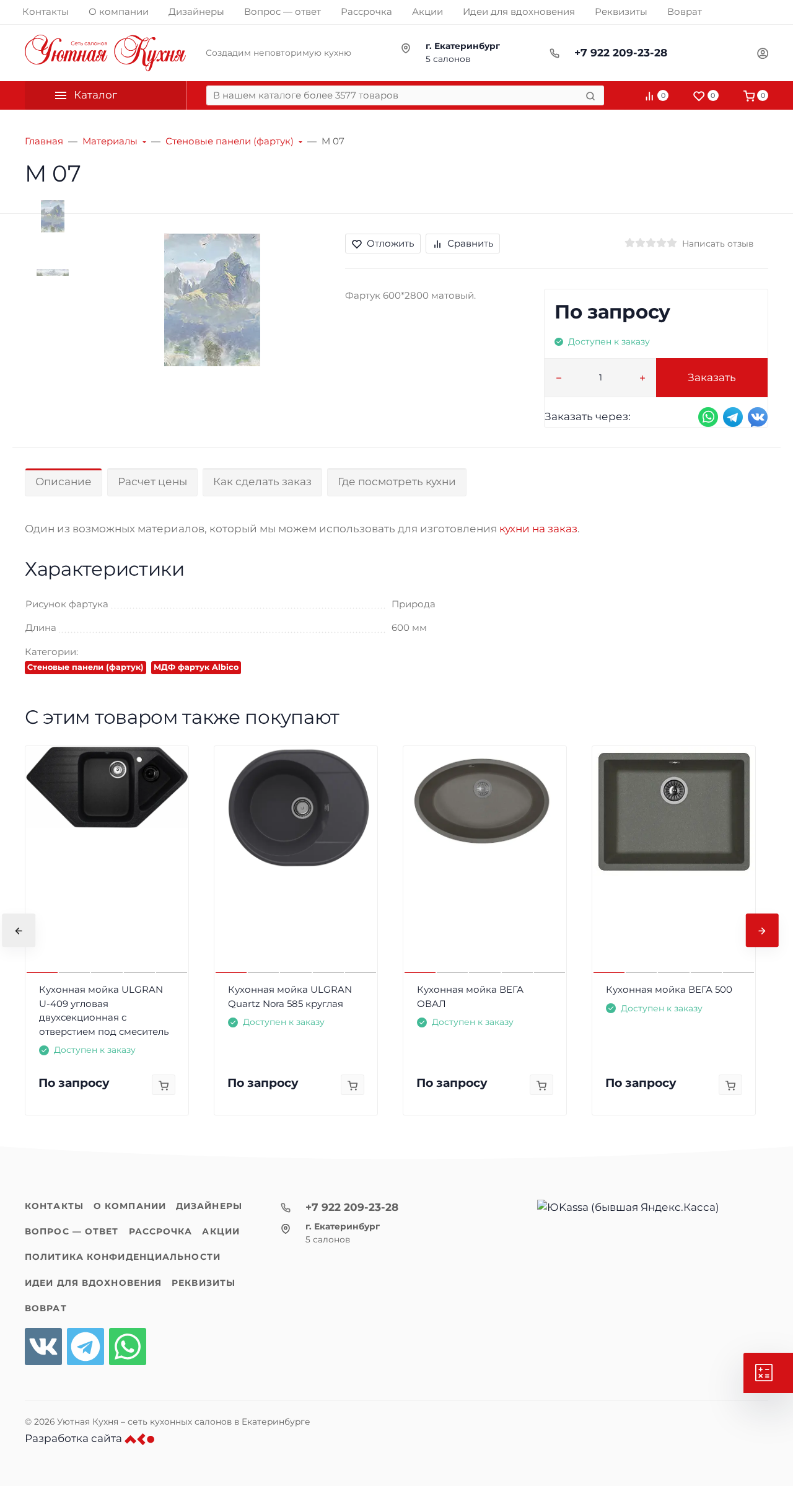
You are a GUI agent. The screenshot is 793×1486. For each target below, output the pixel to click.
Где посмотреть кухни (397, 481)
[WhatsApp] (127, 1346)
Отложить (390, 243)
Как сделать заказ (262, 481)
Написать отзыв (717, 243)
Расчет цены (152, 481)
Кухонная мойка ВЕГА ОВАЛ (470, 996)
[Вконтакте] (43, 1346)
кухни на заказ (538, 528)
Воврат (46, 1308)
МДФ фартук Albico (196, 667)
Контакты (54, 1206)
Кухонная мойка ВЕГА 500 (669, 989)
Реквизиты (203, 1283)
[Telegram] (85, 1346)
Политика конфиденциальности (123, 1257)
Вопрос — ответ (72, 1231)
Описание (63, 481)
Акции (221, 1231)
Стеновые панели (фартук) (85, 667)
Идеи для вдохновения (93, 1283)
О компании (130, 1206)
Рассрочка (161, 1231)
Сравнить (470, 243)
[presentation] (18, 930)
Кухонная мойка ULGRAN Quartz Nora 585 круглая (290, 996)
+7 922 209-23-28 (620, 52)
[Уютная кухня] (105, 53)
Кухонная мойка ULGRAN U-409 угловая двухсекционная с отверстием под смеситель (104, 1010)
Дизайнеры (209, 1206)
